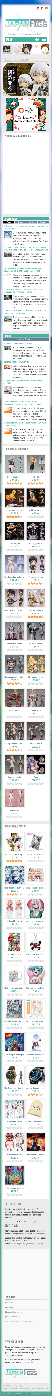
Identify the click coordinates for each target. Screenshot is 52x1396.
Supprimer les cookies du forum (19, 1321)
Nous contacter (13, 1316)
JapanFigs (28, 1389)
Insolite (43, 222)
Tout (9, 222)
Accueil (10, 1302)
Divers (20, 222)
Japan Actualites (11, 219)
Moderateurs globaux (31, 1222)
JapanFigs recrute (14, 1312)
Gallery (10, 1307)
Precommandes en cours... (18, 136)
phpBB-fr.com (16, 1393)
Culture (32, 222)
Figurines (8, 336)
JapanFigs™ (15, 1386)
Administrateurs (17, 1222)
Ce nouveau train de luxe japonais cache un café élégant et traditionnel (25, 312)
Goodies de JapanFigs (16, 826)
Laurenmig (41, 1233)
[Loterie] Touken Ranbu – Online (18, 343)
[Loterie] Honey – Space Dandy (16, 362)
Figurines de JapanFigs (16, 449)
